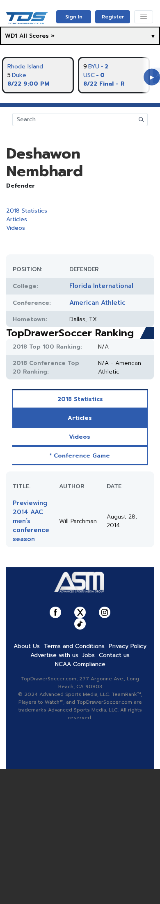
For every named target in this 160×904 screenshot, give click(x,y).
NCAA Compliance (80, 664)
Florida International (101, 285)
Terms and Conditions (74, 646)
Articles (16, 219)
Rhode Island (25, 66)
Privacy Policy (127, 646)
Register (113, 16)
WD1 (11, 36)
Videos (15, 228)
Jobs (88, 655)
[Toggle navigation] (143, 16)
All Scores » (37, 36)
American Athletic (97, 302)
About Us (27, 646)
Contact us (114, 655)
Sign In (73, 16)
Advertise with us (54, 655)
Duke (19, 75)
